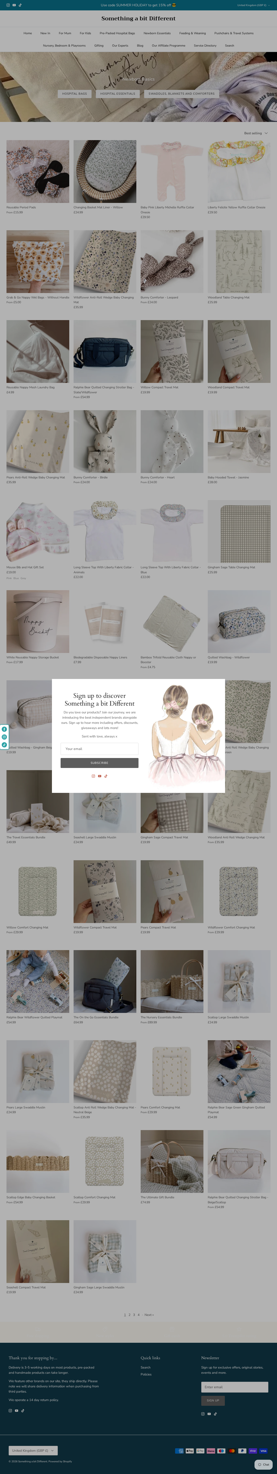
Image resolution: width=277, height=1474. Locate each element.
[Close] (219, 684)
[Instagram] (93, 776)
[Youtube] (99, 776)
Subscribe (99, 763)
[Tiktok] (106, 776)
